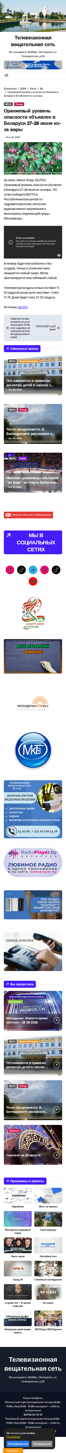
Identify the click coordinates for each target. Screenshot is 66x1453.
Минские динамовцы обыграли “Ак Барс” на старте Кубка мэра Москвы (32, 482)
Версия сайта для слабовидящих (31, 514)
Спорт (23, 458)
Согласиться (18, 1444)
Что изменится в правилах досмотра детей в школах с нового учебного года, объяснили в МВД (28, 387)
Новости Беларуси (29, 361)
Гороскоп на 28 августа (23, 1155)
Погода (19, 104)
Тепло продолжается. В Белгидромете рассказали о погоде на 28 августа (29, 434)
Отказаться (42, 1444)
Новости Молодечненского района (27, 996)
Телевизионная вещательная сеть (33, 40)
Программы (15, 1001)
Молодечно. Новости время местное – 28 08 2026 (27, 1020)
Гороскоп (14, 1130)
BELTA (8, 104)
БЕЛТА (23, 307)
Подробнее (13, 1436)
